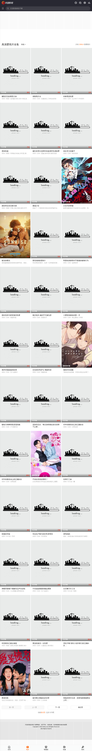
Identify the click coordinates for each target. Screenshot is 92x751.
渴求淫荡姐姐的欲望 (9, 370)
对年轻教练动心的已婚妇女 (73, 424)
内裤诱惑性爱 (68, 96)
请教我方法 (37, 96)
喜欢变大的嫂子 (69, 151)
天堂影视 (27, 724)
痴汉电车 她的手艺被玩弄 (42, 315)
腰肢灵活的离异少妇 (9, 96)
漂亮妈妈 (66, 534)
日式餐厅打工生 (69, 589)
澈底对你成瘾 (68, 370)
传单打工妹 (67, 479)
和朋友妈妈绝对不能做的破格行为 (76, 260)
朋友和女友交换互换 (9, 206)
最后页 (80, 707)
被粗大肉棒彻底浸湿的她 (11, 424)
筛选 (23, 44)
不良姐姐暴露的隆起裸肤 (42, 589)
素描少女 (36, 206)
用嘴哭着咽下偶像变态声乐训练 (13, 589)
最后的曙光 (6, 260)
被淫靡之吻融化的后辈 (41, 698)
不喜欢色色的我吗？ (40, 479)
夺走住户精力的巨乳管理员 (43, 534)
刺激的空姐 (6, 534)
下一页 (57, 707)
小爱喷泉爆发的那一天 (71, 315)
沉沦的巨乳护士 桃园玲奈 (42, 370)
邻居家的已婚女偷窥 (9, 643)
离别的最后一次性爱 (40, 643)
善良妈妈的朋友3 (39, 260)
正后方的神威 (68, 206)
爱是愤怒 (5, 698)
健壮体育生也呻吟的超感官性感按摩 (46, 151)
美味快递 (5, 151)
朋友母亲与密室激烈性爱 (11, 315)
